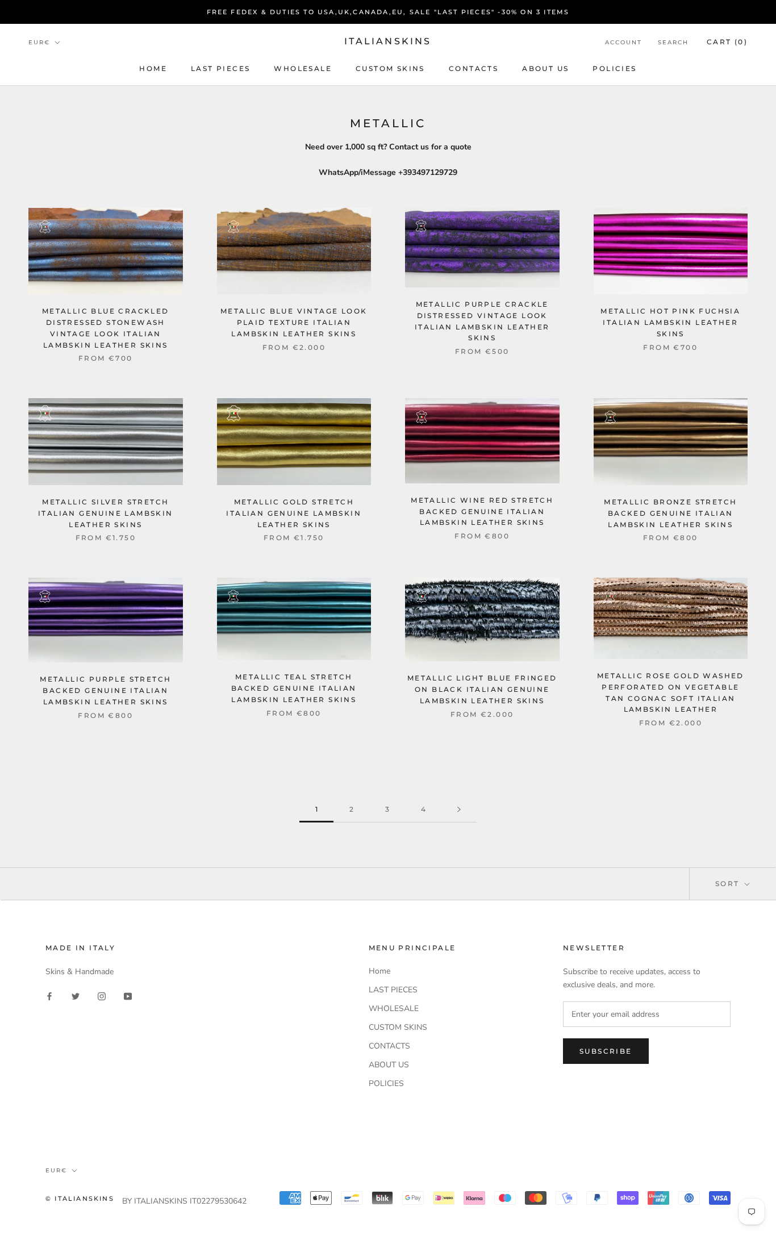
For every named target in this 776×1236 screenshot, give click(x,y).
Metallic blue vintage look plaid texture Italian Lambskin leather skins (293, 322)
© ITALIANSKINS (79, 1198)
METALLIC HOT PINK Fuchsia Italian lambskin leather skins (670, 322)
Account (623, 42)
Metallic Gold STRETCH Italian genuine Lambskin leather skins (293, 513)
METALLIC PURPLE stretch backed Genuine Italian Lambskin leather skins (105, 690)
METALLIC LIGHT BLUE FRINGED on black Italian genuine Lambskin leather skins (482, 689)
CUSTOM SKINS (390, 68)
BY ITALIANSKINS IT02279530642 (184, 1201)
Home (153, 68)
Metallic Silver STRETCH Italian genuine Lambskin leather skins (105, 513)
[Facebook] (49, 996)
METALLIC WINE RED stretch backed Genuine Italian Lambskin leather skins (482, 511)
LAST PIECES (220, 68)
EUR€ (39, 42)
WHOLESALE (303, 68)
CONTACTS (473, 68)
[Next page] (459, 809)
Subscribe (605, 1051)
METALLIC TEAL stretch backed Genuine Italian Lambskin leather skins (294, 688)
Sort (728, 883)
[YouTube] (128, 996)
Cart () (727, 41)
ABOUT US (545, 68)
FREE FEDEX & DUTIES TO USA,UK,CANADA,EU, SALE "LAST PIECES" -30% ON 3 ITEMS (388, 12)
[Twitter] (76, 996)
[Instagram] (102, 996)
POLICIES (614, 68)
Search (673, 42)
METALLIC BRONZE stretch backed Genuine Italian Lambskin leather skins (670, 513)
